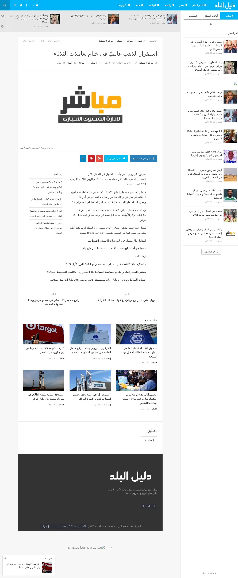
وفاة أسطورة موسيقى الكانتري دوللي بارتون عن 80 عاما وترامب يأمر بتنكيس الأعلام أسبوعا (205, 66)
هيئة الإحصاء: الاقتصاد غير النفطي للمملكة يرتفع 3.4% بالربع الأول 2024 (106, 264)
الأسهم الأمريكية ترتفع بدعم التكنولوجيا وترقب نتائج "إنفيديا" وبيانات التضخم (47, 187)
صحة (138, 5)
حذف (58, 63)
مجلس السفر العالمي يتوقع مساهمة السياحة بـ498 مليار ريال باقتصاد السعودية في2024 (96, 271)
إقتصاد (168, 5)
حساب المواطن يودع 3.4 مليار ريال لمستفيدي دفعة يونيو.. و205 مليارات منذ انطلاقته (98, 279)
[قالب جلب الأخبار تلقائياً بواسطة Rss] (86, 547)
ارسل (94, 63)
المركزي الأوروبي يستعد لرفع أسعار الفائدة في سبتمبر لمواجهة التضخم (45, 213)
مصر (182, 5)
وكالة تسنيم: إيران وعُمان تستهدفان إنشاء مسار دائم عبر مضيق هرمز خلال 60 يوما (204, 233)
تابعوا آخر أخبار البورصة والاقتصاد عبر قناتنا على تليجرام (114, 248)
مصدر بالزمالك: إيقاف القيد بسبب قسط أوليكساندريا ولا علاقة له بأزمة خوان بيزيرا (205, 114)
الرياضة (153, 5)
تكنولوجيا (123, 5)
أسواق (130, 41)
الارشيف (141, 41)
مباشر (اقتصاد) (106, 41)
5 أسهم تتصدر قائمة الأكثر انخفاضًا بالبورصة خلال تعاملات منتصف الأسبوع (204, 135)
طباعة (82, 63)
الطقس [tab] (193, 15)
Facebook (149, 440)
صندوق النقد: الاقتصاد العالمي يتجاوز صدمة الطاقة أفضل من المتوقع (48, 228)
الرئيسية (153, 41)
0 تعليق (107, 63)
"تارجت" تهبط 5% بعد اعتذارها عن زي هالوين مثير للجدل (46, 201)
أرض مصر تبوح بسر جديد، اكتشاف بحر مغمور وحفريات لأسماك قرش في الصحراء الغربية (204, 174)
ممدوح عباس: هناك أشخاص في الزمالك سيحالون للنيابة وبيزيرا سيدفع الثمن (206, 46)
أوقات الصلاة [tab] (211, 15)
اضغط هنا (93, 240)
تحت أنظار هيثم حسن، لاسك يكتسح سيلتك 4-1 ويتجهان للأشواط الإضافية (204, 194)
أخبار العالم (198, 5)
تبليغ (70, 63)
